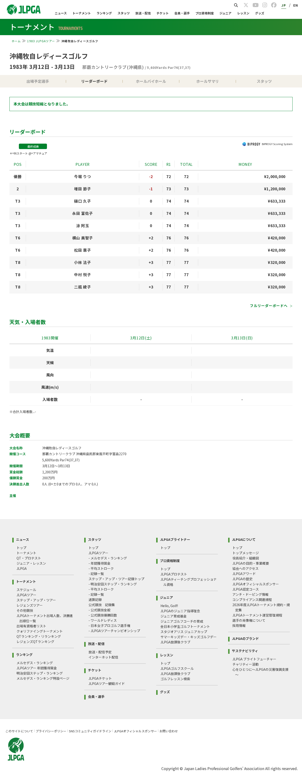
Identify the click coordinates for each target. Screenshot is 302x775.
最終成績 (33, 146)
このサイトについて (19, 731)
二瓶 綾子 (82, 287)
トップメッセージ (245, 552)
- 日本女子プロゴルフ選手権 (109, 625)
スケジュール (26, 589)
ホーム (16, 41)
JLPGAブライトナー (175, 539)
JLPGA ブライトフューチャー (254, 659)
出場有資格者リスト (31, 626)
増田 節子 (82, 189)
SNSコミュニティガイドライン (90, 731)
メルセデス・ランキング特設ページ (43, 678)
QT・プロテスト (29, 558)
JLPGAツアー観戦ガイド (106, 683)
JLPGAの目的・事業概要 (250, 563)
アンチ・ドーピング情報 (250, 594)
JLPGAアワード (244, 573)
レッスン (243, 13)
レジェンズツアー (30, 605)
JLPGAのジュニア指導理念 (180, 610)
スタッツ (123, 13)
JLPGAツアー (26, 594)
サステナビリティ (245, 650)
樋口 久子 (82, 201)
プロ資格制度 (204, 13)
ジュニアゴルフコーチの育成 (181, 621)
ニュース (61, 13)
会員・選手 (182, 13)
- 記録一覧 (96, 573)
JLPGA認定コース (245, 589)
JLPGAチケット (100, 678)
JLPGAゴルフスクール (177, 668)
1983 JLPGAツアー (41, 41)
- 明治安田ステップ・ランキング (112, 584)
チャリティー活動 (245, 664)
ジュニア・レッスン (31, 563)
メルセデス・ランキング (35, 662)
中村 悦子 (82, 274)
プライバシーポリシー (51, 731)
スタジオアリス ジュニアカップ (183, 631)
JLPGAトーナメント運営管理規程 (257, 615)
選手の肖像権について (248, 620)
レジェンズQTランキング (35, 641)
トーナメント (81, 13)
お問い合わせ (168, 731)
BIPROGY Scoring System (277, 144)
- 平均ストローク (101, 568)
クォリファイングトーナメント (40, 631)
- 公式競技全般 (99, 610)
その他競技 (25, 610)
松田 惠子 (82, 250)
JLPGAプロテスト (173, 574)
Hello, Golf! (169, 605)
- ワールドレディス (102, 620)
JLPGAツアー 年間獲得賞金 (37, 668)
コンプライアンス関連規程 (252, 599)
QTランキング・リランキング (39, 636)
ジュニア (225, 13)
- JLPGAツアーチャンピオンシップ (114, 630)
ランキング (104, 13)
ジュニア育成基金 (173, 616)
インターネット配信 (103, 657)
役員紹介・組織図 (245, 558)
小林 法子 (82, 262)
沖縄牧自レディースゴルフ (48, 56)
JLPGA (22, 568)
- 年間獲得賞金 (99, 563)
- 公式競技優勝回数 (102, 615)
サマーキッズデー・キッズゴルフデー (188, 636)
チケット (162, 13)
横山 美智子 (82, 238)
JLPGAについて (244, 539)
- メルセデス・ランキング (107, 558)
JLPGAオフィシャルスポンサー (255, 584)
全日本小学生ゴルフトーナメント (185, 626)
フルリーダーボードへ (269, 305)
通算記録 (95, 599)
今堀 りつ (82, 176)
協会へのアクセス (245, 568)
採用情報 (239, 625)
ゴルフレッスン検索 (175, 678)
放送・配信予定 (100, 652)
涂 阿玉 (82, 225)
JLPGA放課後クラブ (175, 642)
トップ (21, 547)
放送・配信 (143, 13)
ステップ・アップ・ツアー (36, 600)
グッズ (259, 13)
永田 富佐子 (82, 213)
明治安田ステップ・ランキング (40, 673)
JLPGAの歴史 (242, 578)
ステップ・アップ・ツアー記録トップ (116, 578)
